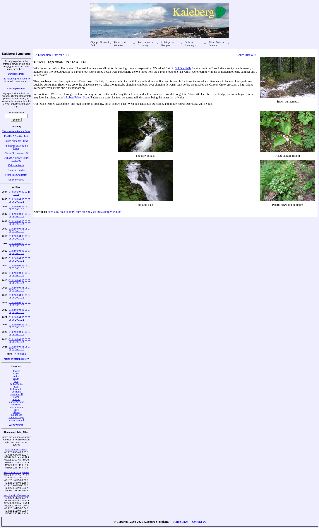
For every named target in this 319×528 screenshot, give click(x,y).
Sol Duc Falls (183, 68)
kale (16, 386)
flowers (16, 371)
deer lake (53, 211)
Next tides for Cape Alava (16, 495)
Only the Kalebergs (190, 44)
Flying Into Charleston (16, 175)
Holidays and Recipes (168, 44)
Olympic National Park (99, 44)
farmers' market (16, 402)
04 (10, 192)
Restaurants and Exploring (146, 44)
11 (14, 194)
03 (16, 199)
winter (16, 373)
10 (29, 192)
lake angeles (16, 407)
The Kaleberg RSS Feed (14, 78)
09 (26, 192)
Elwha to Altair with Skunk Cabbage (16, 159)
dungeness (16, 415)
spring (16, 376)
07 (19, 192)
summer (107, 211)
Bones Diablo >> (247, 54)
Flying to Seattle (16, 165)
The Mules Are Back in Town (16, 131)
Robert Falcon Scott (77, 97)
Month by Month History (16, 359)
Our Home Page (16, 74)
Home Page (180, 521)
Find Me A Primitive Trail (16, 136)
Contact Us (199, 521)
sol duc (97, 211)
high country (16, 389)
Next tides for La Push (16, 449)
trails (16, 410)
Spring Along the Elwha (16, 141)
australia (16, 391)
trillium (16, 412)
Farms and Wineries (120, 44)
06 (16, 192)
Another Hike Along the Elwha (16, 147)
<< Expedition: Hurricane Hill (51, 54)
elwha (16, 397)
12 (17, 194)
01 (10, 199)
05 (13, 192)
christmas (16, 404)
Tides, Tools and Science (217, 44)
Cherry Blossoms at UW (16, 153)
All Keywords (16, 425)
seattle (16, 379)
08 (23, 192)
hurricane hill (16, 394)
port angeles (16, 384)
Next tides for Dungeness (16, 472)
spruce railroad (16, 420)
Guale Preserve (16, 179)
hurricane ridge (16, 417)
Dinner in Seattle (16, 170)
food (16, 381)
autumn (16, 399)
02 (13, 199)
